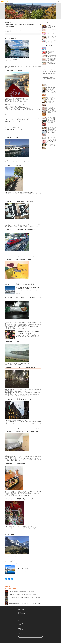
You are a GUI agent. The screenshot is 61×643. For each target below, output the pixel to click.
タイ (49, 71)
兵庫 (49, 73)
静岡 (46, 75)
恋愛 (54, 78)
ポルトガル (53, 69)
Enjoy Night (20, 628)
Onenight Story (20, 623)
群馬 (54, 73)
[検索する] (41, 636)
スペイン (44, 69)
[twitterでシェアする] (6, 579)
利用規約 (19, 612)
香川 (43, 73)
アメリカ (51, 76)
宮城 (46, 73)
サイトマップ (20, 616)
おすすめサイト (22, 619)
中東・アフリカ (49, 78)
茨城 (51, 73)
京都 (43, 75)
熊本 (52, 71)
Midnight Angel (20, 621)
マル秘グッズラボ (20, 629)
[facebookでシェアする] (9, 579)
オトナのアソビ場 (20, 625)
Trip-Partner (20, 620)
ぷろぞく (19, 624)
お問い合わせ (20, 614)
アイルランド (49, 69)
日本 (49, 75)
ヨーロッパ (44, 78)
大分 (55, 71)
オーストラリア (45, 71)
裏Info (19, 630)
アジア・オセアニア (45, 76)
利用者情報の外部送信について (22, 613)
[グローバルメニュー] (59, 1)
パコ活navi (19, 633)
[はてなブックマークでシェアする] (12, 579)
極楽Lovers (20, 632)
